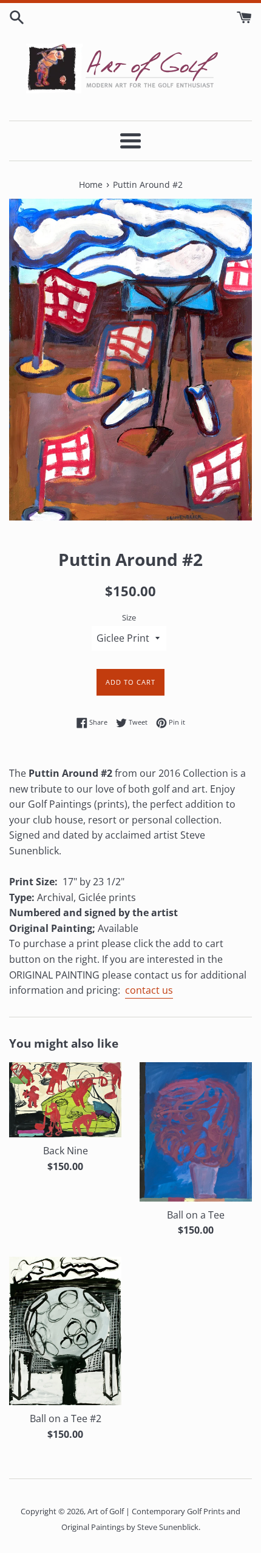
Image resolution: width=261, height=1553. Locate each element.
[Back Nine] (65, 1099)
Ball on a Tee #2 (65, 1418)
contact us (149, 990)
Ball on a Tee (196, 1215)
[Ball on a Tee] (196, 1131)
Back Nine (65, 1150)
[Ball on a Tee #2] (65, 1331)
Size (129, 617)
